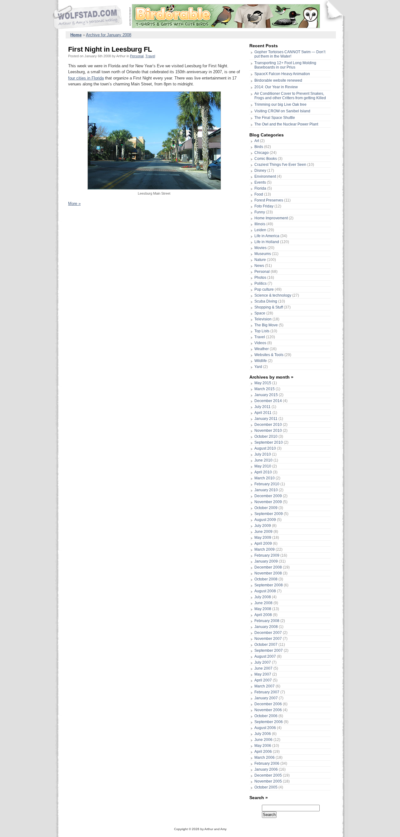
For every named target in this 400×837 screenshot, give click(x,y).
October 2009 (266, 508)
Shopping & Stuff (268, 307)
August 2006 (265, 728)
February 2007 (266, 692)
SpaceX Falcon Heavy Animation (282, 74)
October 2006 (266, 716)
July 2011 (262, 407)
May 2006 (262, 745)
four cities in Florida (86, 78)
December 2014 (268, 401)
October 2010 (266, 436)
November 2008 (268, 573)
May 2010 (262, 466)
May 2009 (262, 537)
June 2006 (263, 739)
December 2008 (268, 567)
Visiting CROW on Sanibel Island (282, 111)
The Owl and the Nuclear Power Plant (286, 124)
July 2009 (262, 525)
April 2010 (263, 472)
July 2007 (262, 662)
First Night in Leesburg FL (110, 49)
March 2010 (264, 478)
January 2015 (266, 395)
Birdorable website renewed (278, 80)
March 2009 (264, 549)
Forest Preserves (268, 200)
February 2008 (266, 621)
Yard (258, 367)
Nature (260, 260)
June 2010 (263, 460)
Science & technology (272, 295)
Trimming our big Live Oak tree (280, 104)
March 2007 (264, 686)
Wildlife (260, 361)
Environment (265, 176)
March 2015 (264, 389)
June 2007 (263, 668)
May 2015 (262, 383)
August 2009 (265, 520)
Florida (260, 188)
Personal (136, 56)
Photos (260, 277)
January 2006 (266, 769)
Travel (150, 56)
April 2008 (263, 615)
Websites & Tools (268, 355)
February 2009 (266, 555)
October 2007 (266, 644)
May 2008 (262, 609)
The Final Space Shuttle (274, 117)
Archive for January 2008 (108, 35)
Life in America (266, 236)
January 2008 (266, 627)
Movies (260, 248)
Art (256, 141)
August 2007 (265, 656)
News (259, 265)
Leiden (260, 230)
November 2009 (268, 502)
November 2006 (268, 710)
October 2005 (266, 787)
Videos (260, 343)
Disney (260, 170)
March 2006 (264, 757)
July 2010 (262, 454)
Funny (259, 212)
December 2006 (268, 704)
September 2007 (268, 650)
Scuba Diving (265, 301)
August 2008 (265, 591)
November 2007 (268, 638)
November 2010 (268, 430)
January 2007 (266, 698)
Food (258, 194)
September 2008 (268, 585)
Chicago (261, 153)
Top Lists (261, 331)
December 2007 (268, 632)
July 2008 (262, 597)
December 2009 (268, 496)
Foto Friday (263, 206)
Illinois (259, 224)
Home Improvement (271, 218)
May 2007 (262, 674)
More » (74, 203)
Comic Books (265, 158)
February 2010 (266, 484)
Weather (261, 349)
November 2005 (268, 781)
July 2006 (262, 734)
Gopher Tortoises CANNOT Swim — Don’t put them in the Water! (289, 54)
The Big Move (266, 325)
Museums (262, 254)
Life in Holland (266, 242)
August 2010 (265, 448)
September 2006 (268, 722)
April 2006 (263, 751)
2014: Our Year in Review (276, 87)
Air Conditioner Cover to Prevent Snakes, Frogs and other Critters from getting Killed (290, 95)
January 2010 (266, 490)
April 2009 (263, 543)
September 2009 (268, 514)
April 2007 (263, 680)
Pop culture (264, 289)
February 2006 (266, 763)
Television (263, 319)
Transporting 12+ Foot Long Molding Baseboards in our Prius (285, 65)
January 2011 (266, 418)
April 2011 (263, 413)
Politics (260, 283)
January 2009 (266, 561)
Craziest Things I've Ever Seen (280, 164)
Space (259, 313)
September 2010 (268, 442)
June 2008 (263, 603)
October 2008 (266, 579)
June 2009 (263, 531)
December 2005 (268, 775)
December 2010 (268, 424)
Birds (258, 147)
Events (260, 182)
